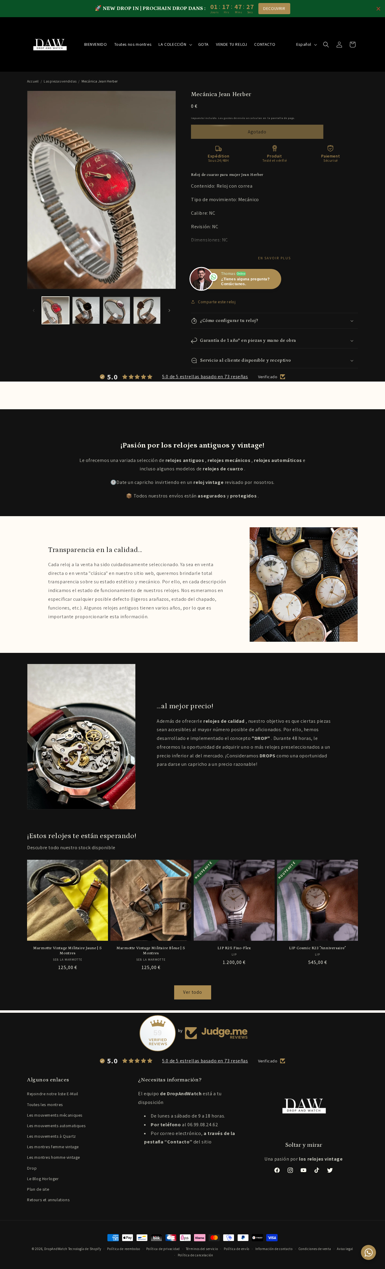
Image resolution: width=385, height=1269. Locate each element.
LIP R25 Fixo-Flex (234, 948)
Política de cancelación (195, 1255)
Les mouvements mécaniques (54, 1115)
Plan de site (38, 1189)
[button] (174, 44)
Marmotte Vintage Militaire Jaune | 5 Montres (67, 951)
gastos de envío (234, 118)
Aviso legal (345, 1249)
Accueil (33, 81)
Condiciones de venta (315, 1249)
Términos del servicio (202, 1249)
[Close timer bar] (378, 8)
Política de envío (236, 1249)
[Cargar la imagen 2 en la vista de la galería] (86, 310)
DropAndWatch (55, 1249)
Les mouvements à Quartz (51, 1136)
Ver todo (192, 992)
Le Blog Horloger (43, 1178)
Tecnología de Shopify (84, 1249)
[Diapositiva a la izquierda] (33, 310)
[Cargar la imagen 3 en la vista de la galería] (116, 310)
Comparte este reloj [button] (217, 301)
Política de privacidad (163, 1249)
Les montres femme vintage (53, 1146)
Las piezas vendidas (60, 81)
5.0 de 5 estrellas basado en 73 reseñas (205, 376)
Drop (32, 1168)
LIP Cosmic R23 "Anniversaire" (317, 948)
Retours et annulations (48, 1199)
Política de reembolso (123, 1249)
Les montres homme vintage (53, 1157)
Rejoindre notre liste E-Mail (52, 1093)
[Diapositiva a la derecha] (169, 310)
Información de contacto (274, 1249)
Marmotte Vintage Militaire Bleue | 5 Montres (150, 951)
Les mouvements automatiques (56, 1125)
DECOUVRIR (274, 8)
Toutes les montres (45, 1104)
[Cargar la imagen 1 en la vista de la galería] (55, 310)
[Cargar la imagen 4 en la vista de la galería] (147, 310)
